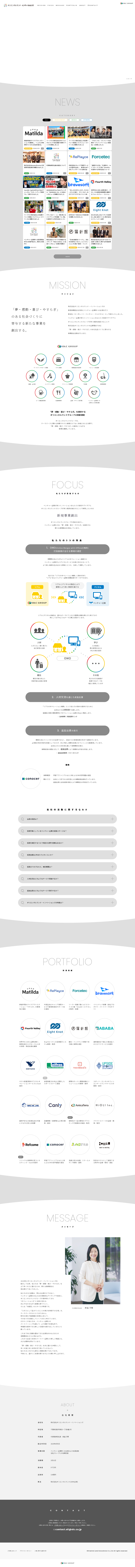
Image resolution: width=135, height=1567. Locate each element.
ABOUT (82, 5)
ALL (46, 120)
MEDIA (74, 120)
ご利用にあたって (59, 1525)
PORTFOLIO (71, 5)
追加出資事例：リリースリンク (68, 753)
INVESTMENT (60, 120)
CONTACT (93, 5)
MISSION (42, 5)
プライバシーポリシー (74, 1525)
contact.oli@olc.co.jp (68, 1529)
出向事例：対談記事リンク (68, 716)
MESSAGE (60, 5)
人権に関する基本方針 (40, 1551)
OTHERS (86, 120)
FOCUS (51, 5)
